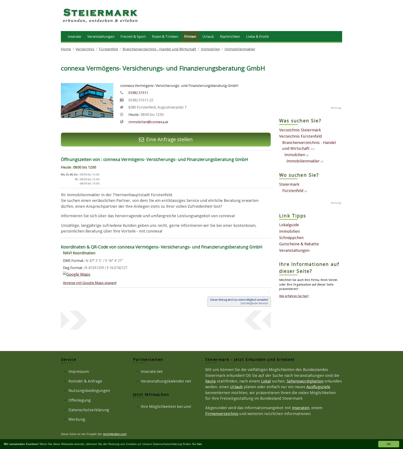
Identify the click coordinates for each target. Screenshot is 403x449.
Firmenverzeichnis (221, 413)
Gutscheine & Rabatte (299, 243)
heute (210, 381)
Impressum (78, 371)
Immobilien (210, 49)
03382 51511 (138, 92)
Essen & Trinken (165, 36)
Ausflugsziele (318, 386)
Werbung (76, 419)
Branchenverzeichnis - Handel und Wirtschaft (159, 49)
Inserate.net (152, 371)
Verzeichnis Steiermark (300, 129)
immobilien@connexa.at (148, 121)
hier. (200, 444)
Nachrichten (230, 36)
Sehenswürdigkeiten (305, 381)
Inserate (74, 36)
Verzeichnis (85, 49)
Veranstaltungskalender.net (166, 381)
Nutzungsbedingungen (89, 390)
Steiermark (289, 184)
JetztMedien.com (115, 434)
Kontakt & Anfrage (85, 381)
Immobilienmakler (240, 49)
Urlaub (208, 36)
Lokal (266, 381)
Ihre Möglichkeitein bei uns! (166, 406)
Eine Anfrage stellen (169, 139)
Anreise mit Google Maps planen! (89, 282)
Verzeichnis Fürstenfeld (300, 136)
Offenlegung (79, 400)
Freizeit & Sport (133, 36)
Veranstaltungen (100, 36)
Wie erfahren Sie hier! (294, 296)
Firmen (190, 36)
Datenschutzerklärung (88, 409)
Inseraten (300, 407)
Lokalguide (289, 224)
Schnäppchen (291, 237)
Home (66, 49)
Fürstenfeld (108, 49)
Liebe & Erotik (257, 36)
